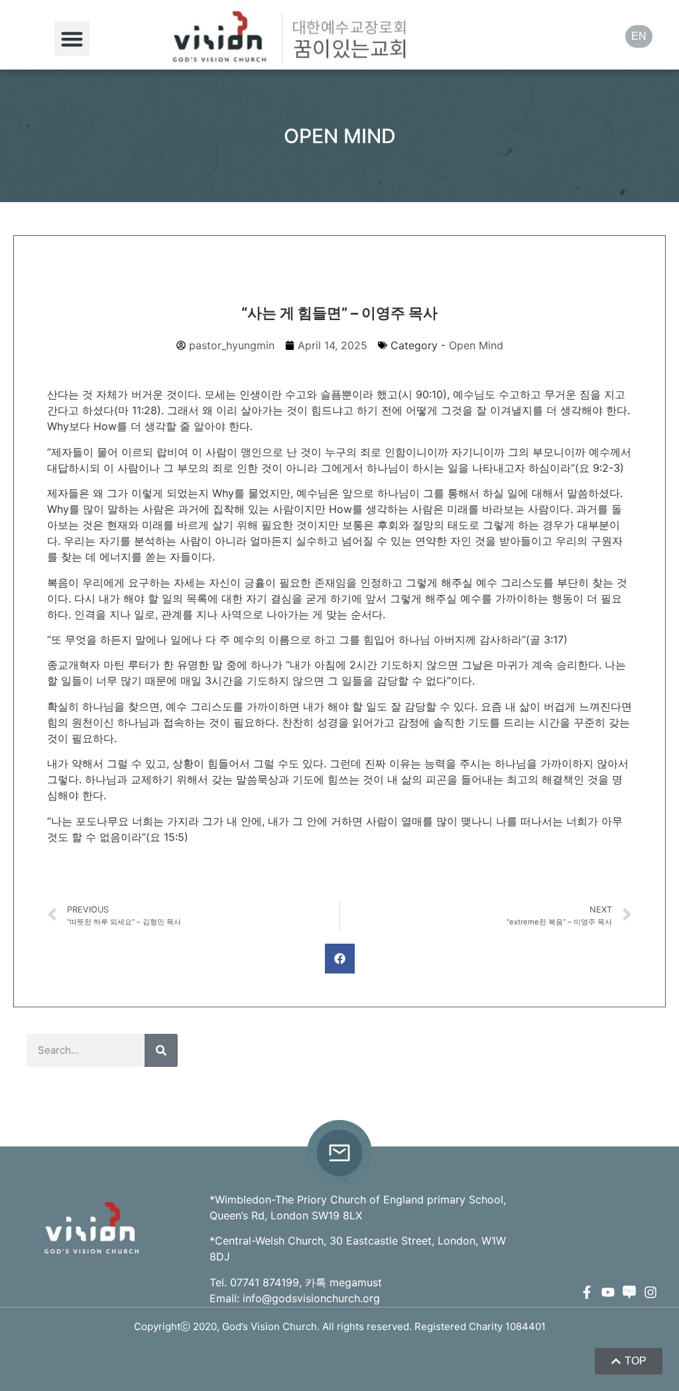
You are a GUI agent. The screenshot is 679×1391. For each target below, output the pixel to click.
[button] (72, 38)
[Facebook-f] (586, 1292)
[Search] (161, 1050)
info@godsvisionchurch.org (311, 1298)
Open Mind (476, 345)
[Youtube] (608, 1292)
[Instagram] (650, 1292)
